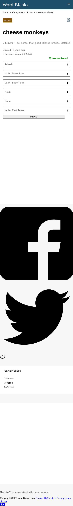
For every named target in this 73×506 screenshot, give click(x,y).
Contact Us (41, 498)
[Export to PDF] (68, 20)
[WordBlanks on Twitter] (3, 504)
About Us (52, 498)
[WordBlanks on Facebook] (1, 504)
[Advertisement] (36, 157)
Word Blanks (15, 4)
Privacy (60, 498)
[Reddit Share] (2, 358)
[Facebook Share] (36, 278)
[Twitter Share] (36, 352)
